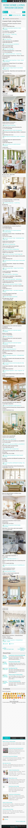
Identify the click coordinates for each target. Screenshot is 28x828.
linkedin (21, 1)
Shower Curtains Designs (7, 802)
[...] (19, 659)
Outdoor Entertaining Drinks (14, 770)
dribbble (23, 1)
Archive (21, 738)
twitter (13, 1)
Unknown (12, 643)
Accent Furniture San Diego (8, 809)
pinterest (25, 1)
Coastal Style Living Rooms (11, 21)
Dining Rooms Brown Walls (14, 786)
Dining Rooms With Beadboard (14, 794)
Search (23, 12)
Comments (14, 738)
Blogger (16, 826)
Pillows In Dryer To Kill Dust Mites (9, 741)
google (17, 1)
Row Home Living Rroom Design (14, 6)
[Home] (3, 18)
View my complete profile (20, 821)
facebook (15, 1)
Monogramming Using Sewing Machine (16, 748)
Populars (6, 737)
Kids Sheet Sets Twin (11, 15)
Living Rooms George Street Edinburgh (10, 756)
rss (19, 1)
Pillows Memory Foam (13, 778)
